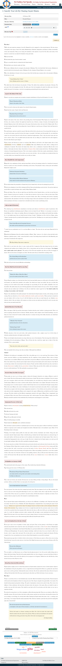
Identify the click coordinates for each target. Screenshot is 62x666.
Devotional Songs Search (49, 642)
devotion (37, 650)
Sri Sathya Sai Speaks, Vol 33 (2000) (30, 21)
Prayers (34, 4)
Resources (47, 4)
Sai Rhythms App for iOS (37, 644)
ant (26, 646)
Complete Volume (35, 24)
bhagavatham (22, 649)
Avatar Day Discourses (31, 642)
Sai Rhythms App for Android (25, 644)
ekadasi (44, 651)
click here (31, 36)
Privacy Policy (25, 662)
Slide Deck (40, 4)
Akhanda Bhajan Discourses (21, 642)
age (40, 652)
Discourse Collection (8, 636)
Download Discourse (27, 24)
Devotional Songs (25, 4)
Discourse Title (34, 636)
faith (23, 647)
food (42, 649)
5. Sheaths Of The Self (52, 629)
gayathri (25, 31)
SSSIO (53, 4)
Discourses (17, 4)
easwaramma (23, 653)
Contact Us (3, 662)
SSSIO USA (24, 660)
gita (30, 648)
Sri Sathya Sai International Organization (10, 660)
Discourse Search (11, 642)
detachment (37, 653)
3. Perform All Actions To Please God (12, 629)
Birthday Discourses (40, 642)
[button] (56, 40)
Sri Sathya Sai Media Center (49, 660)
